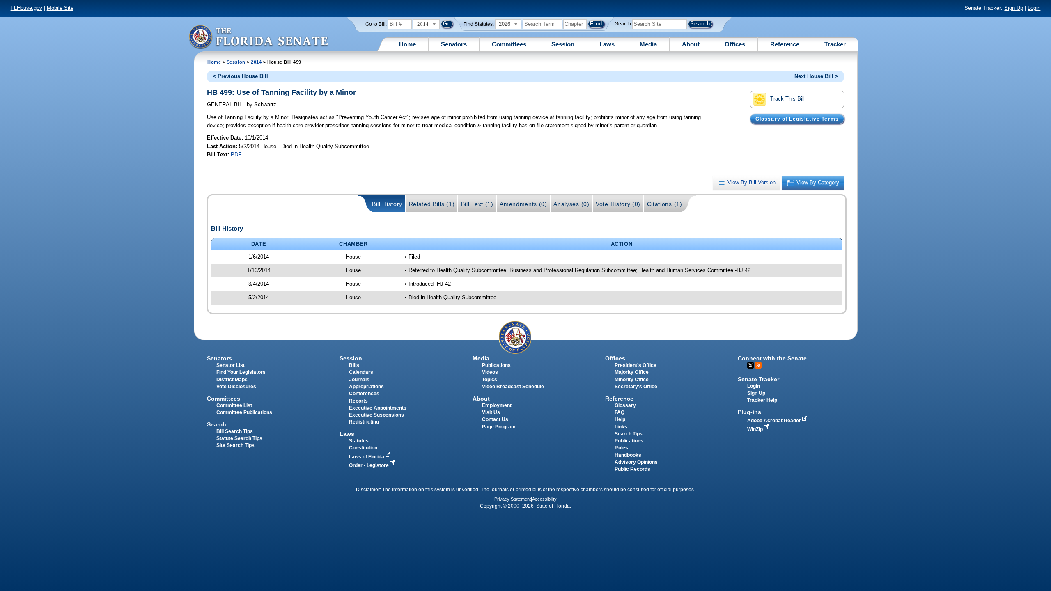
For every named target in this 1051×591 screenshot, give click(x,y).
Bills (354, 365)
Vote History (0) (618, 204)
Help (620, 419)
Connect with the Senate (772, 358)
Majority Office (632, 372)
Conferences (364, 393)
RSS (758, 365)
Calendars (361, 372)
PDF (236, 154)
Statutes (359, 440)
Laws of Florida (367, 456)
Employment (497, 405)
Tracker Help (762, 400)
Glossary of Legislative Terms (797, 118)
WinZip (755, 429)
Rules (621, 447)
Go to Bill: (376, 24)
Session (562, 44)
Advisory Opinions (636, 462)
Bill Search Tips (234, 431)
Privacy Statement (512, 499)
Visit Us (491, 412)
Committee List (234, 405)
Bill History (387, 204)
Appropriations (366, 386)
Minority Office (632, 379)
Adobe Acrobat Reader (774, 420)
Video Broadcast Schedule (513, 386)
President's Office (635, 365)
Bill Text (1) (477, 204)
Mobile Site (60, 8)
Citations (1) (664, 204)
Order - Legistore (369, 465)
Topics (489, 379)
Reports (358, 401)
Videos (490, 372)
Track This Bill (787, 99)
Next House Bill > (816, 76)
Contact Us (495, 419)
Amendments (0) (523, 204)
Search (623, 23)
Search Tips (629, 433)
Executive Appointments (377, 407)
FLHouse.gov (26, 8)
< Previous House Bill (240, 76)
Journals (359, 379)
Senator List (230, 365)
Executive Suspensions (376, 414)
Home (407, 44)
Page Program (499, 426)
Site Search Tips (235, 445)
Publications (496, 365)
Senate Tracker (758, 379)
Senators (454, 44)
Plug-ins (749, 412)
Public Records (632, 469)
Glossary (625, 405)
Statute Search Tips (239, 438)
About (691, 44)
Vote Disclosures (236, 386)
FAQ (619, 412)
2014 (256, 62)
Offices (735, 44)
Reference (784, 44)
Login (1034, 8)
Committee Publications (244, 412)
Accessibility (544, 499)
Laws (607, 44)
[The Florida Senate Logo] (258, 37)
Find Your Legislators (241, 372)
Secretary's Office (636, 386)
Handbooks (628, 455)
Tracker (835, 44)
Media (648, 44)
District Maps (232, 379)
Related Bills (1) (432, 204)
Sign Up (1013, 8)
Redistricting (364, 421)
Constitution (363, 447)
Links (621, 426)
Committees (509, 44)
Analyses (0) (571, 204)
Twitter (750, 365)
